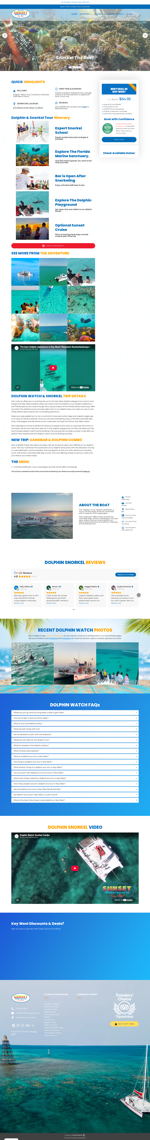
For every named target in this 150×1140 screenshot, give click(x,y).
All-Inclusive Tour (51, 1014)
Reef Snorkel (49, 1012)
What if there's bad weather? (26, 751)
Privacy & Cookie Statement (75, 1138)
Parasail (47, 1017)
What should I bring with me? (27, 729)
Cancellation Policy (52, 1033)
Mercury (87, 471)
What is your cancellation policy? (28, 723)
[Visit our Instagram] (22, 1025)
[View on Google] (16, 588)
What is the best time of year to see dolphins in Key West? (39, 800)
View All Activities (52, 1030)
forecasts (88, 1026)
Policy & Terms (50, 1035)
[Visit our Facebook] (13, 1025)
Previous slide (4, 35)
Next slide (145, 35)
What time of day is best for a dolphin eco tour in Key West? (40, 778)
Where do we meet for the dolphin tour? (31, 740)
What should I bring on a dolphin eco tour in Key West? (38, 767)
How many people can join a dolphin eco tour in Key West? (39, 784)
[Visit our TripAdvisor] (28, 1025)
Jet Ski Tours (49, 1020)
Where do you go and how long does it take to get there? (39, 713)
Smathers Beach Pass (53, 1028)
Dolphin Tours (50, 1022)
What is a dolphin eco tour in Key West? (31, 756)
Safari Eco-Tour (50, 1025)
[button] (11, 595)
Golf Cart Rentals (51, 1007)
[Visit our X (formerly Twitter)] (33, 1025)
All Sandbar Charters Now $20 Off (75, 2)
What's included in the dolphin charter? (31, 745)
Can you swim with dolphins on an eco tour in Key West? (39, 773)
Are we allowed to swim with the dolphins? (32, 734)
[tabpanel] (42, 516)
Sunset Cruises (50, 1009)
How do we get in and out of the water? (31, 718)
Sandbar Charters (52, 1004)
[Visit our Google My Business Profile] (18, 1025)
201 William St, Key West (26, 1017)
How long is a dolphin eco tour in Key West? (33, 762)
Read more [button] (19, 603)
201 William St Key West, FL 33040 (28, 108)
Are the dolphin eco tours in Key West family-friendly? (37, 789)
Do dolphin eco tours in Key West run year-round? (36, 795)
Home (74, 14)
